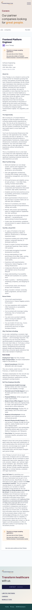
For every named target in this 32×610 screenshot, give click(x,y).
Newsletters (7, 599)
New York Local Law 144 (12, 502)
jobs (2, 30)
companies (7, 30)
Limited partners (8, 593)
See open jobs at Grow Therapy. (15, 54)
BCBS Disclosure (20, 606)
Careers (5, 596)
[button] (28, 3)
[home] (7, 3)
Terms (7, 606)
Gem (15, 481)
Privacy (12, 606)
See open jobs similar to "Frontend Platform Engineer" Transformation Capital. (17, 56)
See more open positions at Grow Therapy (16, 548)
